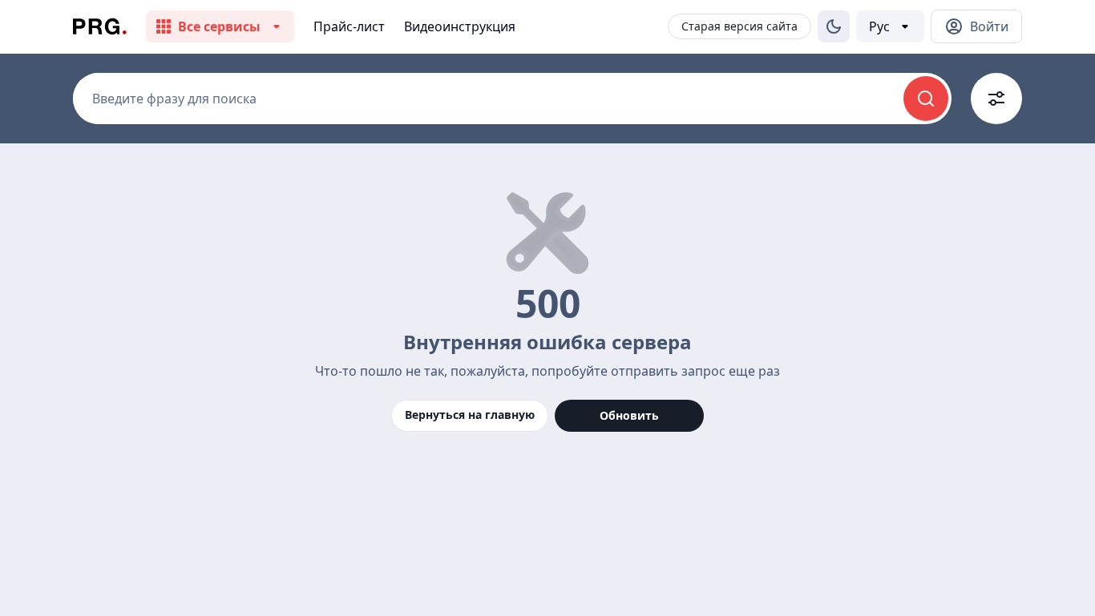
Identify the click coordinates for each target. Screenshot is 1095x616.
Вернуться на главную (470, 414)
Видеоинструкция (459, 26)
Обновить (629, 415)
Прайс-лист (349, 26)
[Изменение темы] (834, 26)
